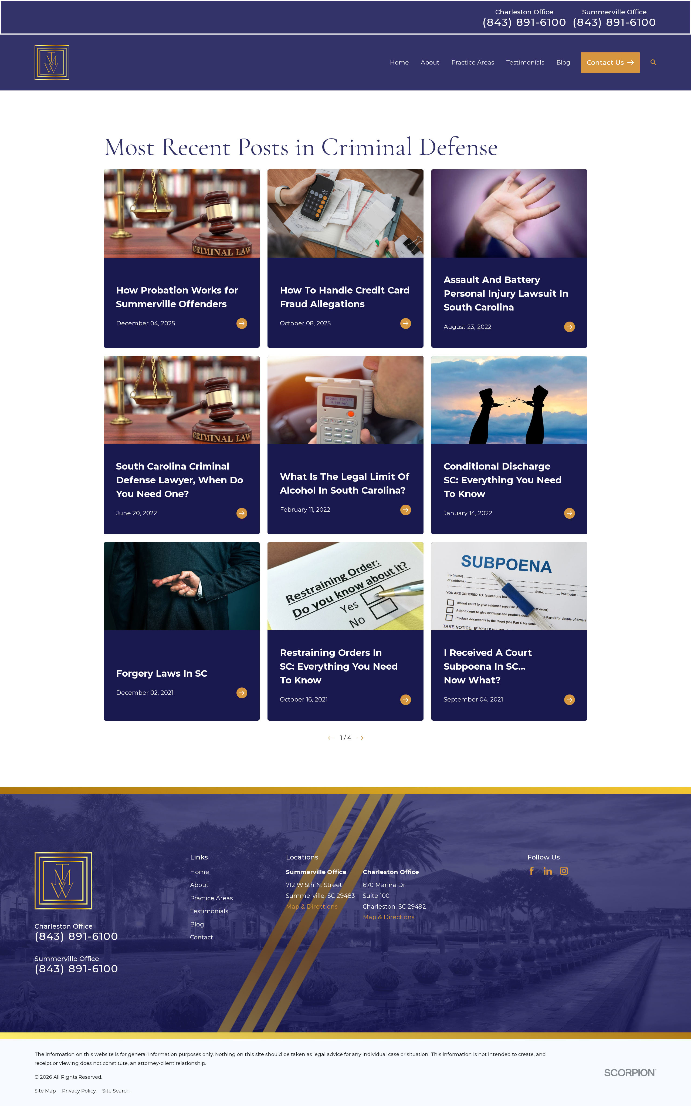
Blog (197, 924)
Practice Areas (211, 898)
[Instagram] (564, 871)
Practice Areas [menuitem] (472, 62)
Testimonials (209, 911)
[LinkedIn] (548, 871)
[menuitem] (45, 1091)
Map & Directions (312, 906)
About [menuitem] (430, 62)
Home (199, 872)
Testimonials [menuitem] (525, 62)
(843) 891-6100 (524, 22)
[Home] (52, 62)
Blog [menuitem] (563, 62)
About (199, 885)
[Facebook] (531, 871)
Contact (201, 937)
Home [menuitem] (399, 62)
